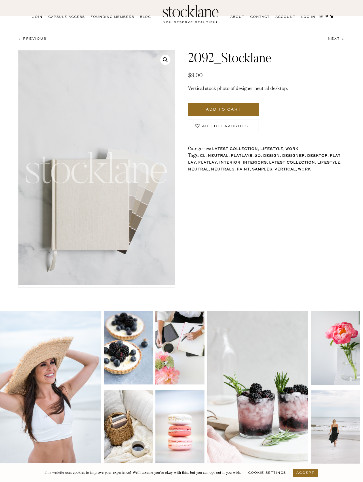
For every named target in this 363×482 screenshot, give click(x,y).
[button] (165, 60)
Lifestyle (271, 149)
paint (243, 169)
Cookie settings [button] (267, 473)
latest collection (292, 162)
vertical (285, 169)
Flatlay (207, 162)
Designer (293, 156)
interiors (255, 162)
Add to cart (223, 109)
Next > (336, 38)
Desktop (317, 156)
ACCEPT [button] (305, 473)
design (271, 156)
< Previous (32, 38)
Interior (229, 162)
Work (292, 149)
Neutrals (223, 169)
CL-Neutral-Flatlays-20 (230, 156)
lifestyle (328, 162)
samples (262, 169)
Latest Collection (235, 149)
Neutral (198, 169)
